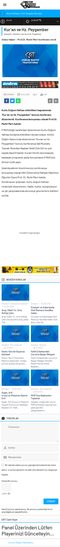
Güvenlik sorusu (9, 481)
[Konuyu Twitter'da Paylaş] (12, 100)
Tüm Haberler (16, 345)
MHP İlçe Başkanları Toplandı (41, 397)
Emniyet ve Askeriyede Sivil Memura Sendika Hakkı (42, 310)
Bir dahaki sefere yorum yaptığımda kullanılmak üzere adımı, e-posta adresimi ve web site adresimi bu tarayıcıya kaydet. (29, 470)
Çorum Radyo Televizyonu (20, 542)
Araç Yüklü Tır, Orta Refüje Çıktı (12, 311)
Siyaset (42, 345)
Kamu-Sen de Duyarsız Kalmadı (13, 353)
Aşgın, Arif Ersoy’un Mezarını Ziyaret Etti (15, 395)
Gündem (16, 34)
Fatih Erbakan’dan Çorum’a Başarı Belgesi (43, 353)
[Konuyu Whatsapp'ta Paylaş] (18, 100)
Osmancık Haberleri (19, 303)
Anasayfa (8, 34)
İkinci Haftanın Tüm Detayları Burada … (25, 13)
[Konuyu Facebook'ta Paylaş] (6, 100)
